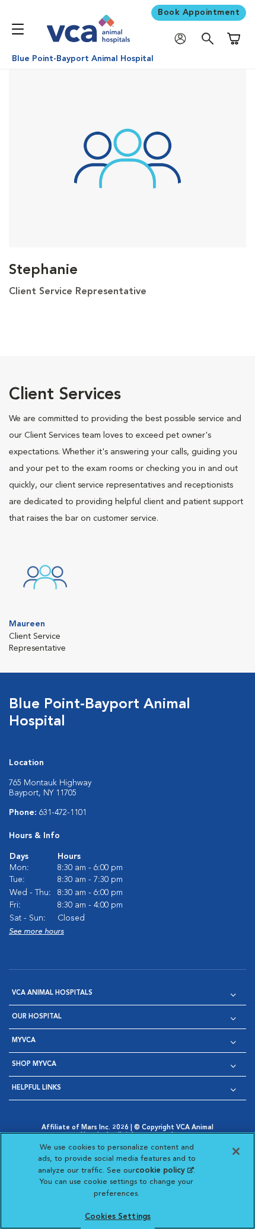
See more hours (36, 931)
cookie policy (164, 1170)
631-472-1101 (63, 812)
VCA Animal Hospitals (52, 993)
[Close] (236, 1151)
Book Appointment (199, 12)
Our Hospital (37, 1017)
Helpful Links (36, 1088)
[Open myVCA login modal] (183, 39)
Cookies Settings (118, 1217)
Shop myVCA (34, 1064)
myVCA (24, 1040)
